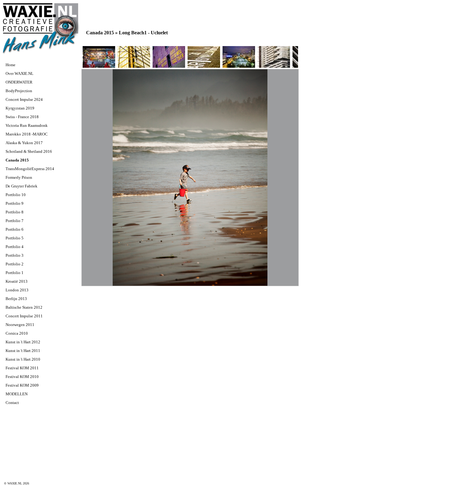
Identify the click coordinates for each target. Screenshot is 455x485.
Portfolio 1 (15, 272)
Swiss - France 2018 (22, 116)
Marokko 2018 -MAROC (27, 134)
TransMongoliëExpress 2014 (30, 168)
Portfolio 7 (15, 220)
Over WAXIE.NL (19, 73)
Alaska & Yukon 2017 (24, 142)
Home (10, 64)
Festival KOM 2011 (22, 368)
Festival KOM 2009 (22, 385)
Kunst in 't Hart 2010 (23, 359)
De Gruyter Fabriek (21, 186)
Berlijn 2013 (16, 298)
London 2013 (17, 290)
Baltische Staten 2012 (24, 307)
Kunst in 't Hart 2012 (23, 342)
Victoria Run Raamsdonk (27, 125)
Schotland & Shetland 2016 (29, 151)
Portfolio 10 (16, 194)
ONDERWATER (19, 82)
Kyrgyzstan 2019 (20, 108)
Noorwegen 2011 (20, 324)
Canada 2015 (17, 160)
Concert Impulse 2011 (24, 316)
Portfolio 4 (15, 246)
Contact (12, 402)
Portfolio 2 (15, 264)
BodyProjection (19, 90)
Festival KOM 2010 (22, 376)
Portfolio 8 (15, 212)
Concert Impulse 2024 (24, 99)
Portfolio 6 (15, 229)
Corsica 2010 (17, 333)
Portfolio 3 (15, 255)
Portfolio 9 (15, 203)
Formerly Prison (19, 177)
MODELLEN (17, 394)
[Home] (41, 53)
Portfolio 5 (15, 238)
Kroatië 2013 (17, 281)
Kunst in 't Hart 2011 (23, 350)
